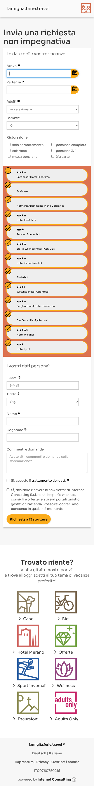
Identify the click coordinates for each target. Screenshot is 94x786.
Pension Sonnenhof (28, 234)
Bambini (14, 118)
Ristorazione (17, 137)
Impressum (24, 762)
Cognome (15, 430)
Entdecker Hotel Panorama (33, 176)
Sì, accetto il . (38, 480)
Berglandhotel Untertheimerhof (36, 306)
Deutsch (39, 753)
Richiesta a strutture (28, 519)
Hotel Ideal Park (26, 220)
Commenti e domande (25, 449)
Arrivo (12, 66)
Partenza (14, 82)
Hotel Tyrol (23, 349)
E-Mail (12, 378)
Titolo (11, 394)
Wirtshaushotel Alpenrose (33, 291)
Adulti (11, 101)
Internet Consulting (55, 779)
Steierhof (22, 277)
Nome (12, 414)
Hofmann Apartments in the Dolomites (40, 205)
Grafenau (22, 191)
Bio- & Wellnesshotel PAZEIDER (36, 248)
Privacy (42, 762)
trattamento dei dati (48, 480)
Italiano (55, 753)
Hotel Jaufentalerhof (29, 263)
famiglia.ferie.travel (28, 8)
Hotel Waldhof (25, 334)
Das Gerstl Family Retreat (32, 320)
